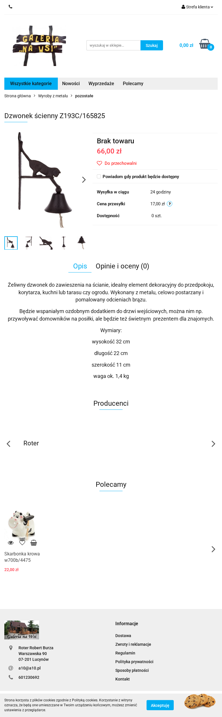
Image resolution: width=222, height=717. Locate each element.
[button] (126, 624)
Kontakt (122, 679)
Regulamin (125, 653)
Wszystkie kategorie (31, 83)
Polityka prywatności (134, 661)
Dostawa (123, 635)
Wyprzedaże (101, 83)
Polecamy (133, 83)
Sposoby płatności (132, 670)
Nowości (71, 83)
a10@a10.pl (29, 668)
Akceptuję (160, 705)
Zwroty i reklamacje (133, 644)
